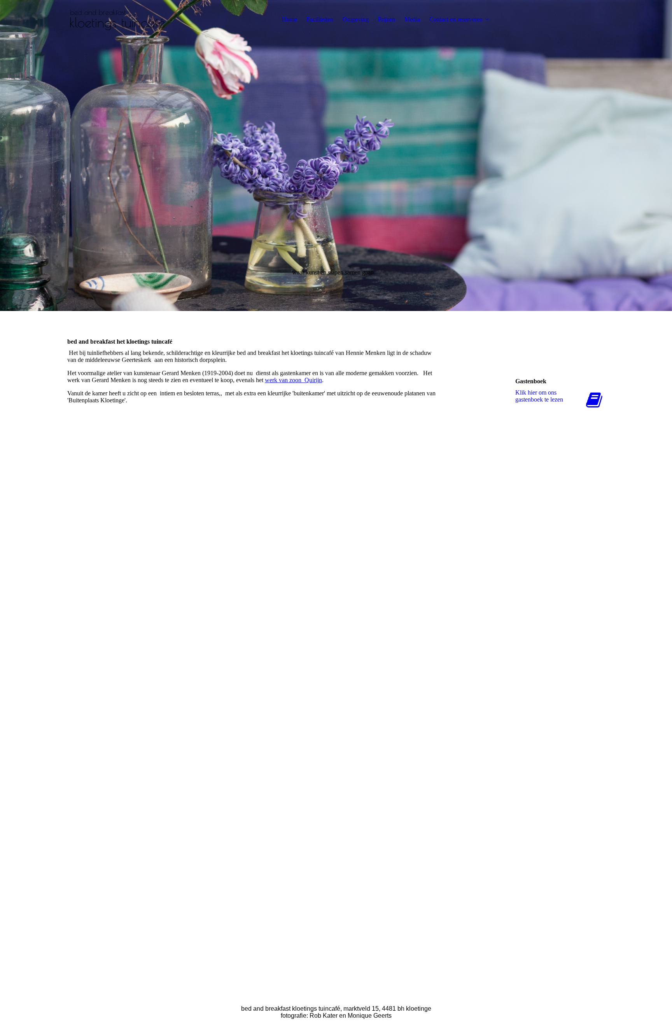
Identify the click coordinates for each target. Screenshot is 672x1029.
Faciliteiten (319, 19)
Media (412, 19)
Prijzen (386, 19)
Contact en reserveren (456, 19)
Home (289, 19)
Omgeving (356, 19)
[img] (115, 19)
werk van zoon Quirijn (293, 380)
